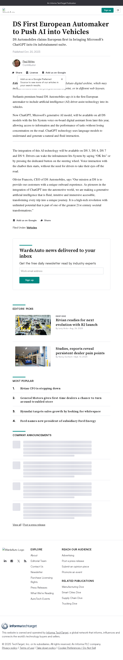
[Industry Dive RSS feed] (25, 561)
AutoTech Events (40, 598)
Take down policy (46, 647)
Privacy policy (9, 647)
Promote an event (72, 572)
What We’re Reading (42, 593)
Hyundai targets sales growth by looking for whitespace (60, 411)
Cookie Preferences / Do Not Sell (77, 647)
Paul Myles (29, 61)
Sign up (107, 10)
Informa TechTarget (57, 632)
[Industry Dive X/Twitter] (18, 561)
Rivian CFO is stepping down (40, 388)
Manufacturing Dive (73, 586)
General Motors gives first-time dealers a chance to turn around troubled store (61, 400)
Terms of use (27, 647)
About (34, 555)
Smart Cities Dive (71, 592)
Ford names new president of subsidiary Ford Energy (58, 421)
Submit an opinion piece (75, 566)
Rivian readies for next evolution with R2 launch (77, 322)
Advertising (68, 555)
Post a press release (34, 524)
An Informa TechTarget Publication (61, 3)
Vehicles (32, 227)
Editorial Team (38, 560)
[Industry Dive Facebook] (11, 561)
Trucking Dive (69, 603)
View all (17, 524)
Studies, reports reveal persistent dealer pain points (80, 351)
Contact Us (37, 566)
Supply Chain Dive (72, 598)
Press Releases (39, 587)
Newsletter (37, 572)
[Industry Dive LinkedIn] (5, 561)
